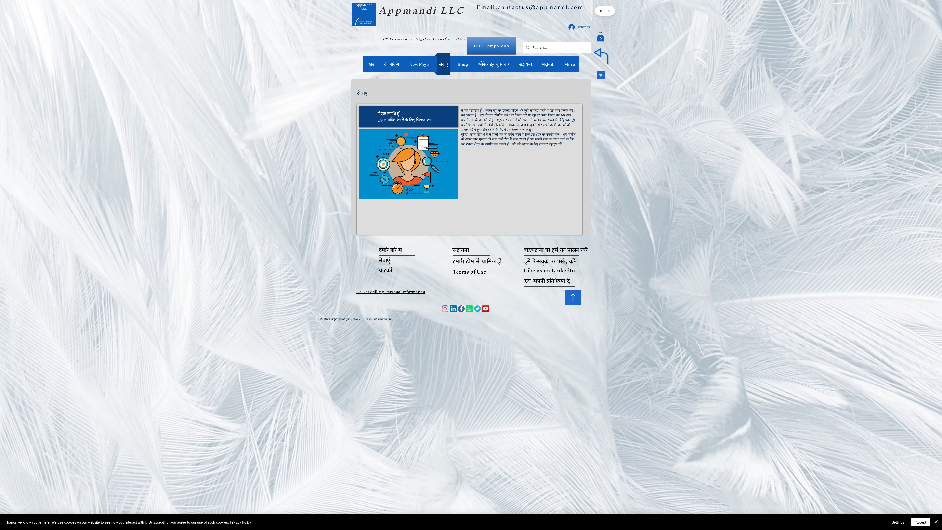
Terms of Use (469, 272)
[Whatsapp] (469, 308)
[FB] (461, 308)
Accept (921, 522)
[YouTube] (485, 308)
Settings (898, 522)
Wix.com (359, 319)
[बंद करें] (936, 522)
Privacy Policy (240, 522)
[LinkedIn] (453, 308)
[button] (600, 36)
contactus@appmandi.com (540, 7)
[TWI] (477, 308)
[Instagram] (445, 308)
